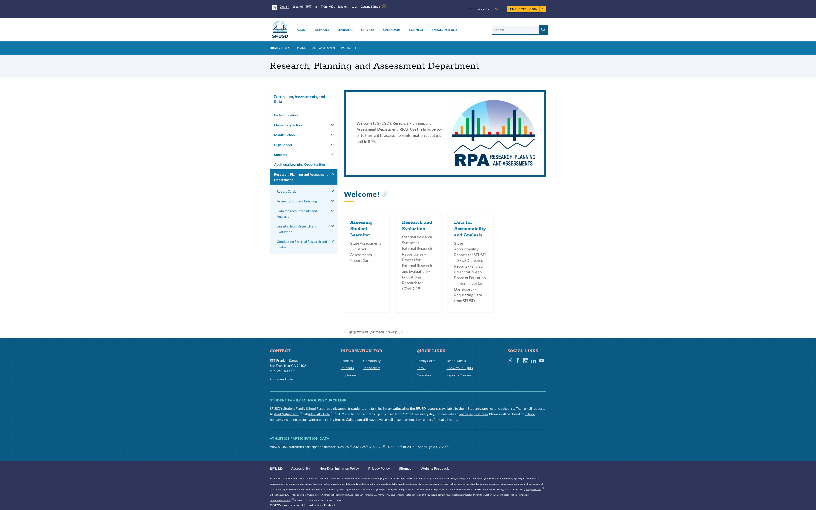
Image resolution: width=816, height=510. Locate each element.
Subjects (280, 155)
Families (347, 361)
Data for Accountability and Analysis (297, 213)
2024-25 (342, 447)
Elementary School (288, 125)
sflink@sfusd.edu (286, 414)
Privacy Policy (379, 468)
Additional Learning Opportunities (300, 164)
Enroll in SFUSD (444, 29)
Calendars (392, 29)
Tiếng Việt (328, 6)
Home (274, 47)
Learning (345, 29)
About (302, 29)
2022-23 (376, 447)
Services (368, 29)
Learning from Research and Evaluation (297, 229)
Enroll (421, 368)
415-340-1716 (319, 414)
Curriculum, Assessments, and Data (299, 99)
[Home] (280, 30)
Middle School (285, 135)
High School (283, 145)
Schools (322, 29)
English (284, 6)
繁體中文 (312, 6)
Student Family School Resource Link (310, 408)
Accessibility (300, 468)
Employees (349, 375)
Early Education (286, 115)
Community (372, 361)
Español (297, 6)
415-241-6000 (281, 371)
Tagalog (342, 6)
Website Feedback (435, 468)
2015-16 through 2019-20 (426, 447)
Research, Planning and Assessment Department (301, 177)
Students (347, 368)
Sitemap (405, 468)
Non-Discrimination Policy (339, 468)
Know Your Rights (459, 368)
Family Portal (426, 361)
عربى (354, 6)
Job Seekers (371, 368)
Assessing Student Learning (297, 201)
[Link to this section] (384, 195)
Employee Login (524, 9)
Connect (416, 29)
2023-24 (359, 447)
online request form (473, 414)
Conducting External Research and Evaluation (302, 244)
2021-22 (392, 447)
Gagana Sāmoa (370, 6)
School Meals (456, 361)
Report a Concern (459, 375)
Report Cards (286, 191)
